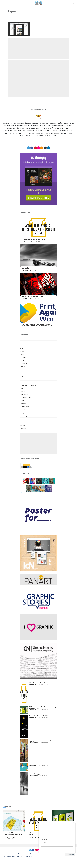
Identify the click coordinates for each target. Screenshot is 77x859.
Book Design (23, 357)
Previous (71, 807)
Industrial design (24, 394)
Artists (22, 351)
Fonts (21, 382)
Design (22, 373)
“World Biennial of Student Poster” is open (33, 239)
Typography (23, 428)
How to (22, 388)
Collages (22, 366)
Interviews (23, 400)
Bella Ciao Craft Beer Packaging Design (32, 296)
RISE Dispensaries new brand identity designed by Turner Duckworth (42, 707)
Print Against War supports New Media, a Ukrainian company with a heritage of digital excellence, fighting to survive (37, 325)
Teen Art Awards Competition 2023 (38, 716)
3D (21, 339)
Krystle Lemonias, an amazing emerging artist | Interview (42, 740)
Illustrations (23, 391)
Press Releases (24, 422)
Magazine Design (24, 406)
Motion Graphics (24, 409)
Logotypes (23, 403)
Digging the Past (24, 376)
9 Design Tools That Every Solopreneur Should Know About (13, 833)
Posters (22, 419)
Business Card (23, 363)
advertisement (24, 342)
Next (73, 807)
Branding (22, 360)
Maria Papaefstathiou (12, 19)
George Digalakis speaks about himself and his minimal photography (37, 267)
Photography (23, 416)
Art (21, 345)
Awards (22, 354)
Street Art (22, 425)
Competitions (23, 369)
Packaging (22, 413)
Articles (22, 348)
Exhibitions (23, 379)
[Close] (74, 822)
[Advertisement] (38, 48)
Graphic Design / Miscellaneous (28, 385)
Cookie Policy (31, 856)
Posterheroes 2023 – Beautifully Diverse (40, 764)
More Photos (24, 493)
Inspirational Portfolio (25, 397)
